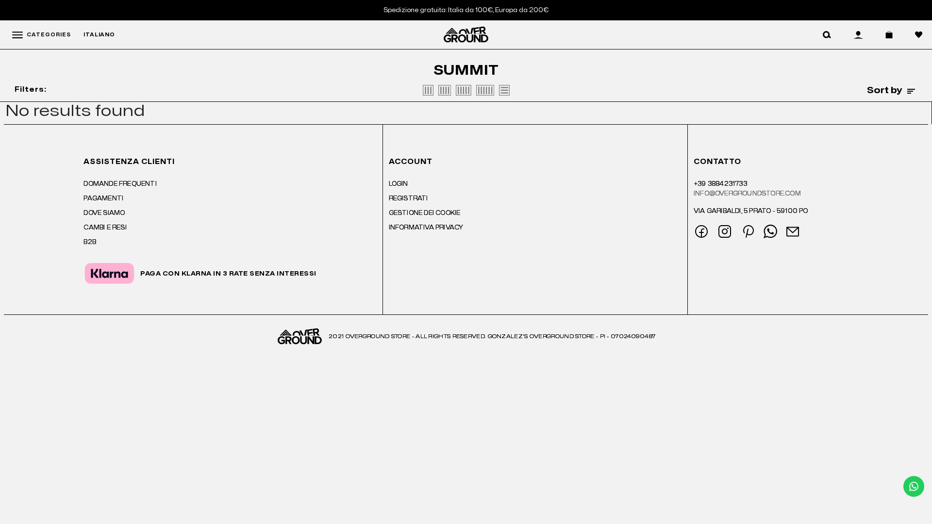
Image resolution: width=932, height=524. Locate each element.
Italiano (99, 35)
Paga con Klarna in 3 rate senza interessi (228, 274)
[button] (827, 35)
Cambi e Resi (104, 227)
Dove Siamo (104, 213)
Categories (49, 35)
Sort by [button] (884, 91)
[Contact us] (913, 486)
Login (398, 184)
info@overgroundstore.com (747, 193)
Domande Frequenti (119, 184)
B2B (89, 242)
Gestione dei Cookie (425, 213)
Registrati (408, 198)
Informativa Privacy (426, 227)
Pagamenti (103, 198)
